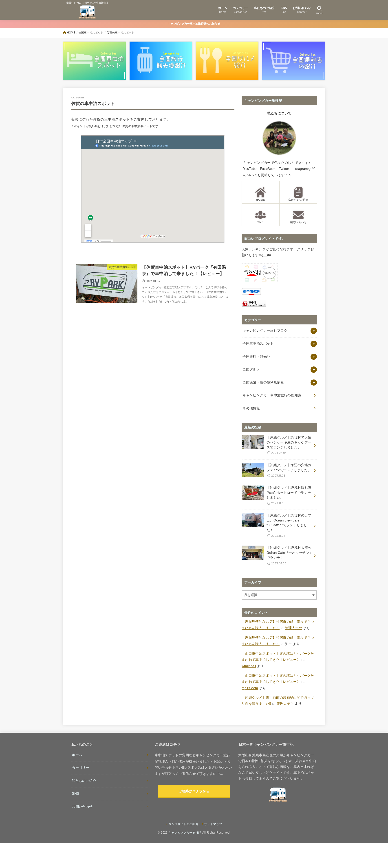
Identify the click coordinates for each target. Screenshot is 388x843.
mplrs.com (250, 688)
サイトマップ (213, 824)
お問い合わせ (82, 806)
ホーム (77, 755)
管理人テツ (293, 628)
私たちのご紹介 (84, 781)
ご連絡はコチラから (194, 791)
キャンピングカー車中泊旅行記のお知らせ (194, 23)
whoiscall (249, 666)
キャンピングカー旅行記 (184, 832)
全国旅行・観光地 (256, 356)
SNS (75, 793)
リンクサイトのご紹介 (183, 824)
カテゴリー (80, 768)
